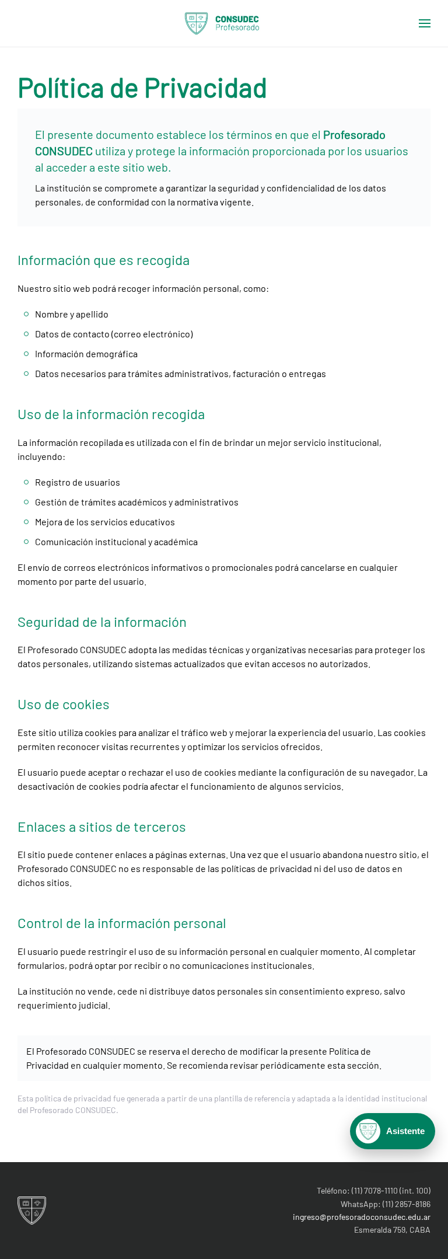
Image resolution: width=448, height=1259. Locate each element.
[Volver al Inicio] (224, 23)
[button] (424, 23)
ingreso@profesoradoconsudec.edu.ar (361, 1217)
